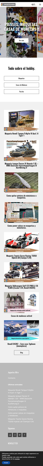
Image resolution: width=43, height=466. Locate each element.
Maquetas (21, 78)
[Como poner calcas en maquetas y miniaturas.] (21, 222)
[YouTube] (10, 435)
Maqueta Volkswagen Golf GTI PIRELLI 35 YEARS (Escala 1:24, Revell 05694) (21, 286)
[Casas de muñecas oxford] (21, 312)
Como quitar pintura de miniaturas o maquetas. (21, 196)
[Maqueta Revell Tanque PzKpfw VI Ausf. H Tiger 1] (21, 130)
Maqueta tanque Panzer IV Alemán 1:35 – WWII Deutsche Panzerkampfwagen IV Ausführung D (21, 165)
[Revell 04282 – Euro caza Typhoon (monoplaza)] (21, 340)
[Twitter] (20, 435)
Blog (21, 352)
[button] (33, 4)
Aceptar (6, 463)
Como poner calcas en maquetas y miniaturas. (22, 226)
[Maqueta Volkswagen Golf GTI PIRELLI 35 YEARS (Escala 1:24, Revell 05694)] (21, 282)
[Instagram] (15, 435)
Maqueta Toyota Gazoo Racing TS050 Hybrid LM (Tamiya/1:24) (21, 256)
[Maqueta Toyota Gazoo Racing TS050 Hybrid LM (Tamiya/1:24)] (21, 252)
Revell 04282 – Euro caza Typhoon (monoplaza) (21, 344)
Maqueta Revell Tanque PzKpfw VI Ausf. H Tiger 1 (21, 134)
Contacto (11, 378)
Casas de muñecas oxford (21, 315)
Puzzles (21, 91)
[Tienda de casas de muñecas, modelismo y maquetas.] (8, 4)
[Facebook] (24, 435)
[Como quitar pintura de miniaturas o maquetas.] (21, 192)
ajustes (17, 459)
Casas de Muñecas (21, 85)
